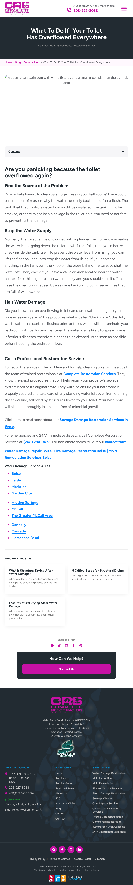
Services (60, 778)
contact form (115, 442)
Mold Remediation (103, 783)
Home (8, 62)
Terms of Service (60, 859)
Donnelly (19, 524)
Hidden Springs (25, 502)
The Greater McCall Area (32, 515)
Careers (60, 813)
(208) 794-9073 (36, 442)
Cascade (19, 531)
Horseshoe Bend (25, 538)
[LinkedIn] (79, 849)
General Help (32, 62)
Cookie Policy (82, 859)
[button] (123, 8)
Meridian (19, 487)
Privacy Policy (36, 859)
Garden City (22, 493)
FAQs (58, 798)
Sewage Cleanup (102, 798)
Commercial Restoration (107, 821)
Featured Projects (66, 788)
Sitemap (100, 859)
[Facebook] (62, 849)
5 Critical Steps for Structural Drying (98, 570)
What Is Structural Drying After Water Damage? (31, 572)
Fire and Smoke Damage (107, 788)
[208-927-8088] (69, 10)
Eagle (16, 480)
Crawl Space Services (105, 803)
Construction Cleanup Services (105, 810)
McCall (17, 509)
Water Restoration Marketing (85, 870)
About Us (61, 793)
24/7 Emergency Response (109, 831)
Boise (16, 473)
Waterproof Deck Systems (108, 826)
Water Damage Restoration (109, 773)
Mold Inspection (102, 778)
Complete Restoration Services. (90, 374)
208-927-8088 (85, 10)
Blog (18, 62)
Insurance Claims (65, 803)
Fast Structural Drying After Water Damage (33, 604)
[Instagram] (70, 849)
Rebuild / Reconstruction (107, 816)
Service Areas (63, 783)
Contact (60, 818)
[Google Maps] (53, 849)
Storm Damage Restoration (109, 793)
